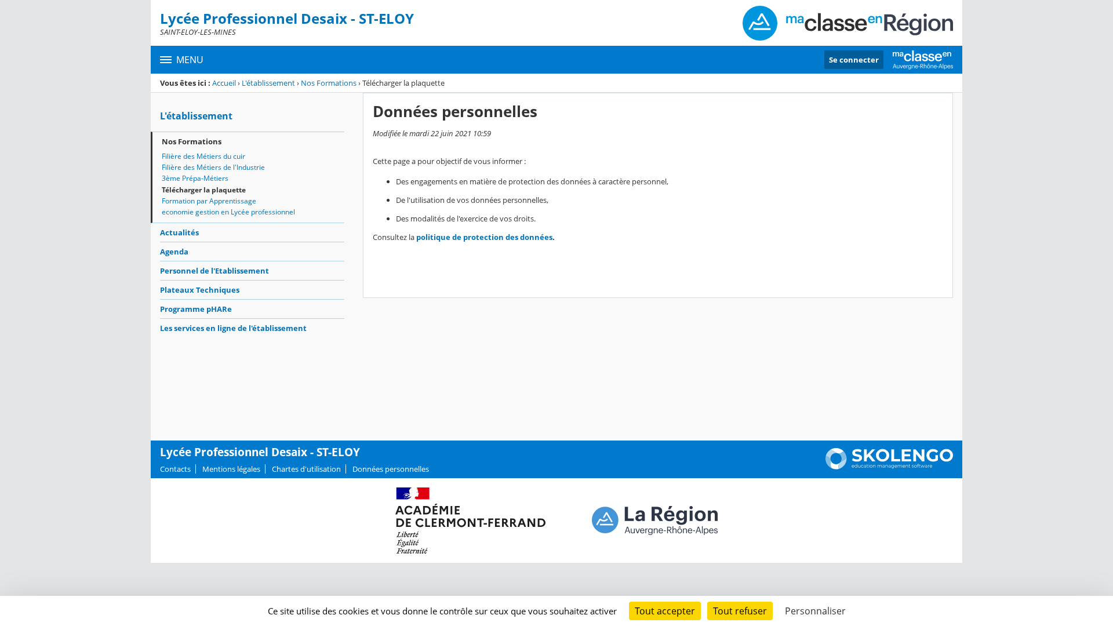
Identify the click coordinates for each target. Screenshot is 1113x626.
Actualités (179, 232)
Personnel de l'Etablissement (214, 270)
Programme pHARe (196, 309)
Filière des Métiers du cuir (203, 156)
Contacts (175, 469)
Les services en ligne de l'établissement (233, 328)
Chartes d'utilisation (306, 469)
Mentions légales (231, 469)
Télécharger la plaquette (204, 190)
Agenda (174, 251)
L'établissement (268, 83)
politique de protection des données (484, 237)
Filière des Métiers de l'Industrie (213, 167)
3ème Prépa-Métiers (195, 178)
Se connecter (854, 59)
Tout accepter (665, 611)
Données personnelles (390, 469)
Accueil (224, 83)
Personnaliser (815, 611)
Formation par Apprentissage (209, 201)
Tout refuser (740, 611)
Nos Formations (329, 83)
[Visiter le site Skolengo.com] (889, 466)
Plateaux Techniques (199, 290)
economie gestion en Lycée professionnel (228, 212)
